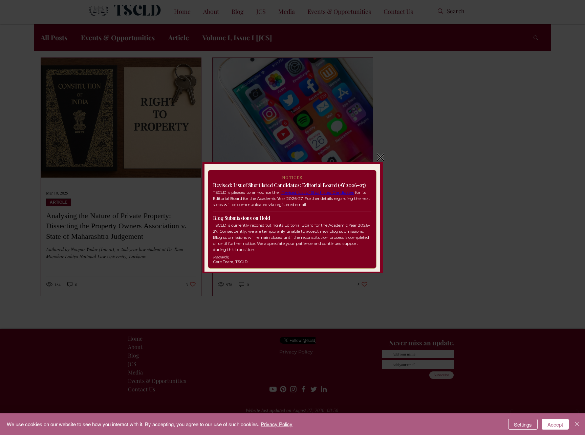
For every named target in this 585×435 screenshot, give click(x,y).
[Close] (577, 424)
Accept (555, 424)
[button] (380, 157)
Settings (523, 424)
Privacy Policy (276, 424)
